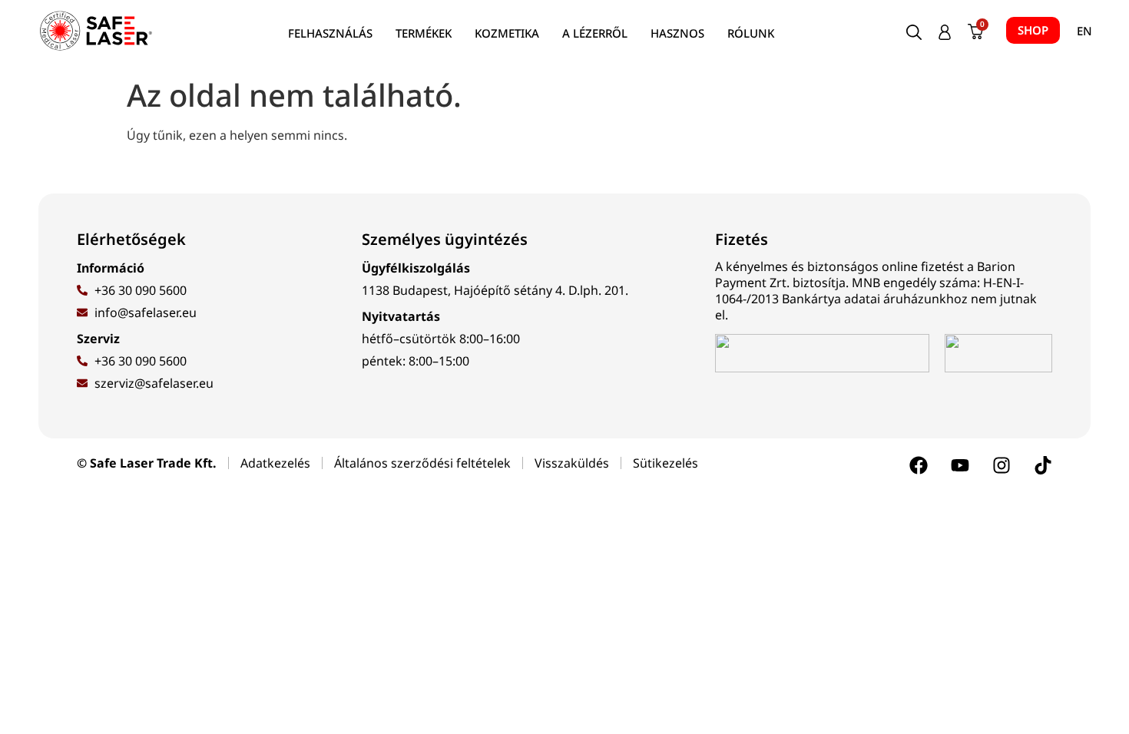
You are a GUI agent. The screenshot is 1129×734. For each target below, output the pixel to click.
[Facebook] (918, 465)
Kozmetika (507, 33)
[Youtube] (960, 465)
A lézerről (594, 33)
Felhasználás (330, 33)
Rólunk (750, 33)
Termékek (424, 33)
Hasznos (677, 33)
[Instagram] (1001, 465)
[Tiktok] (1043, 465)
